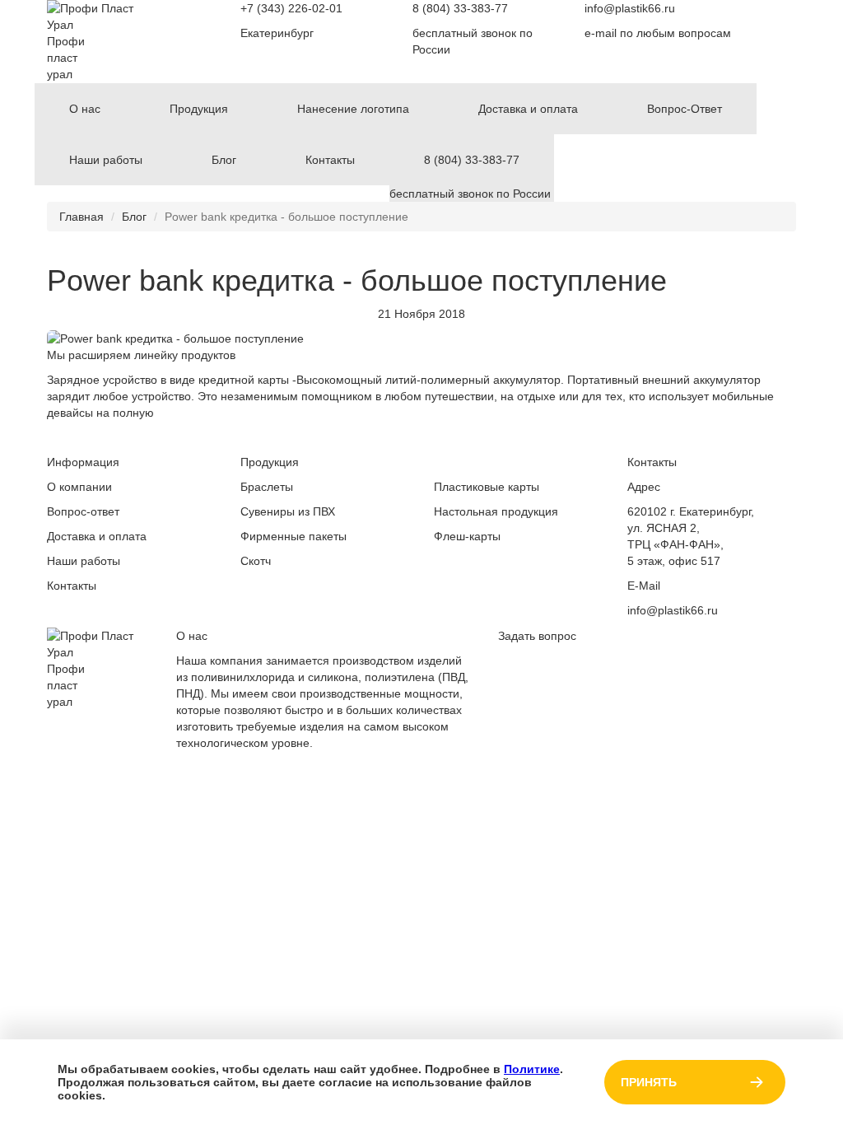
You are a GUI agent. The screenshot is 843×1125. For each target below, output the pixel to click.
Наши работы (105, 159)
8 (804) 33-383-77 (460, 8)
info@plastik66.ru (630, 8)
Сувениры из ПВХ (287, 511)
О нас (84, 108)
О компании (79, 486)
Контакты (330, 159)
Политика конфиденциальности (685, 767)
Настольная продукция (496, 511)
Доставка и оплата (528, 108)
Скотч (255, 560)
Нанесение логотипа (353, 108)
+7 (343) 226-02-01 (291, 8)
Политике (532, 1069)
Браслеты (266, 486)
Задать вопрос (537, 635)
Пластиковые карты (486, 486)
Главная (81, 216)
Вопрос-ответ (83, 511)
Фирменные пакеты (293, 536)
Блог (224, 159)
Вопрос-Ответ (684, 108)
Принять (649, 1082)
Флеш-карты (467, 536)
